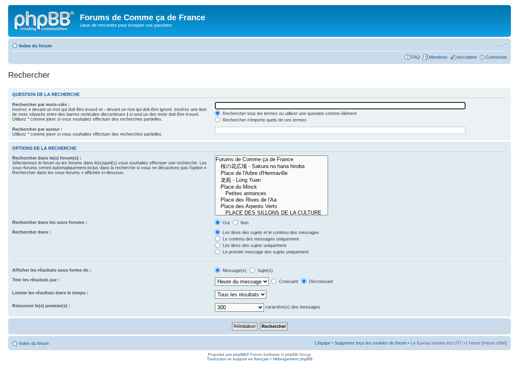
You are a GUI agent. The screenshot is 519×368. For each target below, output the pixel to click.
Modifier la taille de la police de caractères (501, 44)
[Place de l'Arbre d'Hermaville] (271, 173)
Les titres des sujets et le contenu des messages (270, 232)
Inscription (467, 57)
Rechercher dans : (31, 232)
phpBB (239, 354)
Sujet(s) (264, 270)
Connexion (496, 57)
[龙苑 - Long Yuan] (271, 180)
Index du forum (35, 45)
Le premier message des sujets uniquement (265, 251)
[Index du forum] (45, 20)
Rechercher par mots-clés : (41, 104)
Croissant (288, 281)
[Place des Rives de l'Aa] (271, 200)
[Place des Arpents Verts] (271, 206)
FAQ (415, 57)
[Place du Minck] (271, 187)
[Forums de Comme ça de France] (271, 159)
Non (244, 222)
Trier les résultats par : (36, 279)
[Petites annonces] (271, 193)
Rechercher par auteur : (37, 129)
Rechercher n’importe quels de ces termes (264, 119)
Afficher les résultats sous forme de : (51, 270)
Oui (225, 222)
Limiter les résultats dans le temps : (50, 292)
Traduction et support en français (238, 359)
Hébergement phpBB (293, 359)
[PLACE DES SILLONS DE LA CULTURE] (271, 213)
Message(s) (234, 270)
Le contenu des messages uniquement (260, 238)
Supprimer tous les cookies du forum (371, 342)
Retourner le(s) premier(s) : (41, 305)
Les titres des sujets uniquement (253, 245)
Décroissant (320, 281)
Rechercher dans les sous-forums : (49, 222)
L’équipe (322, 342)
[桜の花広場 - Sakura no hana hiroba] (271, 166)
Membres (438, 57)
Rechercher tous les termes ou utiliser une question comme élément (288, 113)
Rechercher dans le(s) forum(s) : (46, 157)
